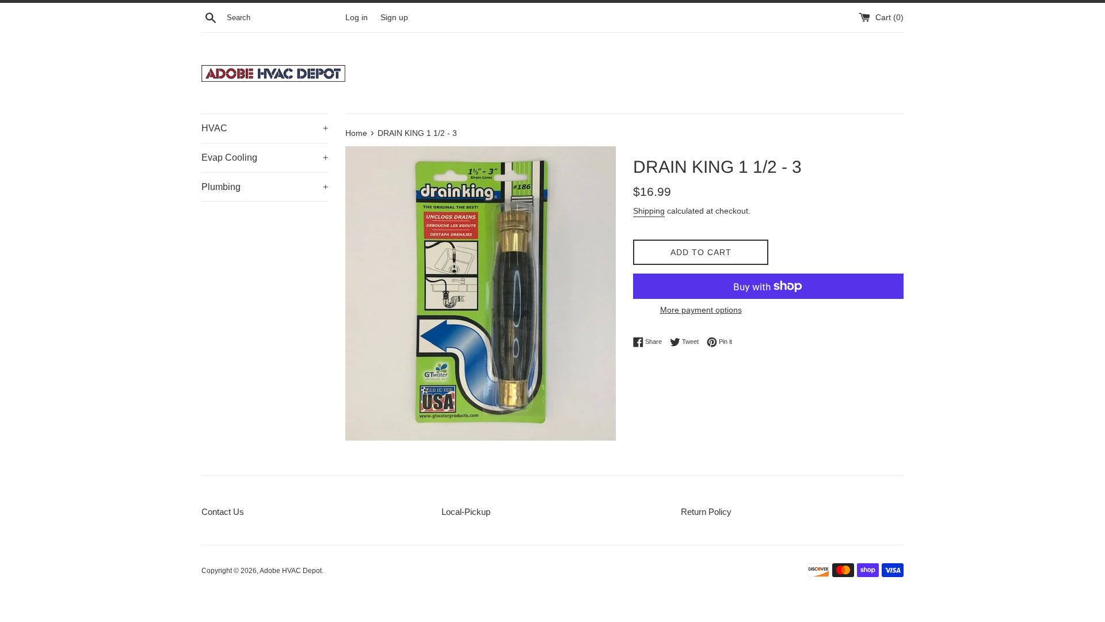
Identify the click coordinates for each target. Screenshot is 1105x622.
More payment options (701, 309)
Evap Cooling (264, 157)
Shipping (649, 210)
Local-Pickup (465, 512)
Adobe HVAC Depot (291, 571)
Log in (356, 17)
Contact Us (222, 512)
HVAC (264, 128)
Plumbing (264, 187)
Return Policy (706, 512)
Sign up (394, 17)
